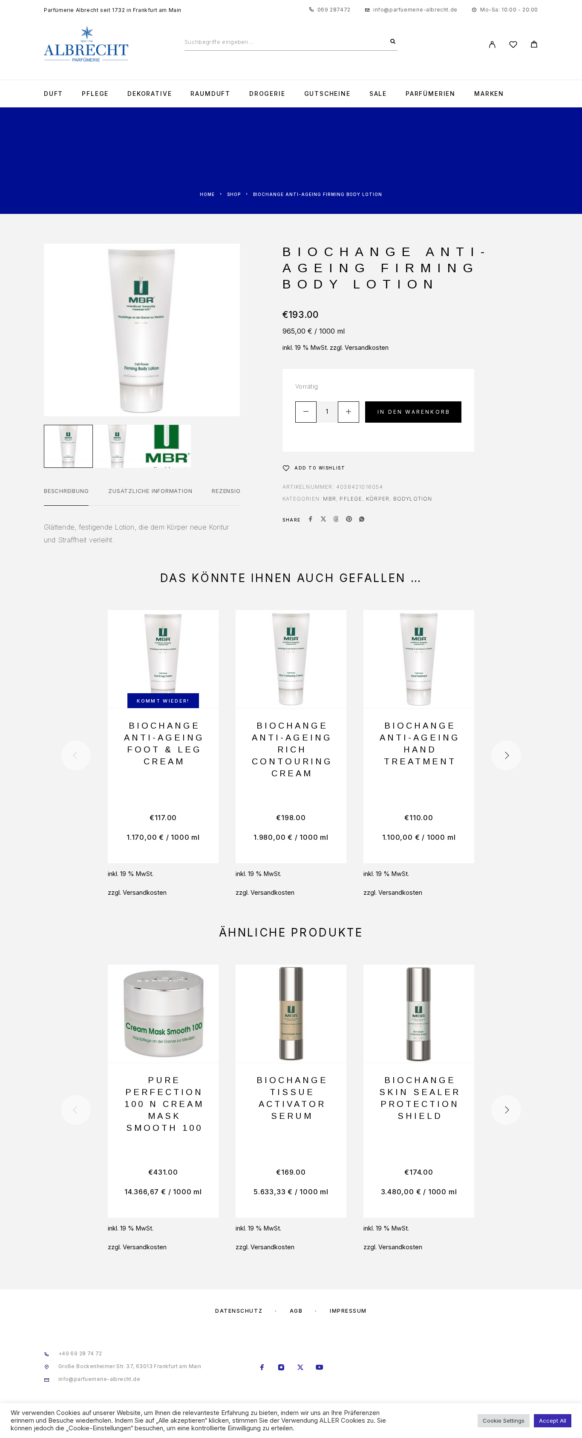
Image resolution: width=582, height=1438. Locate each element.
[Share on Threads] (336, 520)
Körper (377, 499)
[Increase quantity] (348, 412)
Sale (378, 93)
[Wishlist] (513, 46)
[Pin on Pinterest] (349, 520)
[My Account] (492, 44)
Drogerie (267, 93)
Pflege (95, 93)
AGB (296, 1311)
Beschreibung (66, 490)
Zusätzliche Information (150, 490)
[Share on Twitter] (323, 520)
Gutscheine (327, 93)
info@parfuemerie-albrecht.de (415, 9)
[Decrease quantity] (306, 412)
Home (207, 194)
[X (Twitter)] (300, 1368)
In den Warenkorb (413, 412)
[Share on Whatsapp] (361, 520)
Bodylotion (412, 499)
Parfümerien (430, 93)
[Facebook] (262, 1368)
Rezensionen (232, 490)
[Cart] (534, 45)
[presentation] (76, 755)
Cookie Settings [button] (503, 1420)
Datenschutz (238, 1311)
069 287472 (334, 9)
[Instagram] (281, 1368)
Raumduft (210, 93)
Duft (53, 93)
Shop (234, 194)
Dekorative (149, 93)
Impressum (348, 1311)
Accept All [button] (552, 1420)
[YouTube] (319, 1368)
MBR (329, 499)
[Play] (68, 446)
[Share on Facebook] (310, 520)
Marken (489, 93)
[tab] (66, 496)
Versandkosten (367, 347)
